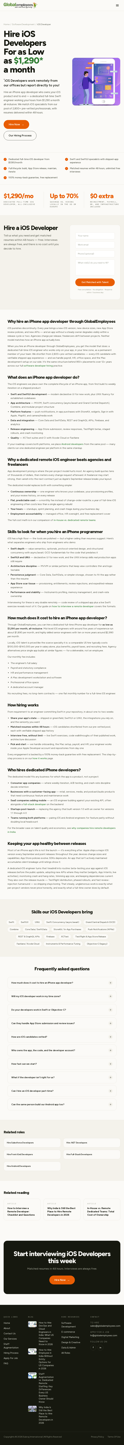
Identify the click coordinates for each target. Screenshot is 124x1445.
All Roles (65, 1353)
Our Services (10, 1338)
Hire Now (16, 124)
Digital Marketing (70, 1337)
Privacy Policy (97, 1437)
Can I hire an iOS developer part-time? (32, 1090)
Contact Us (10, 1333)
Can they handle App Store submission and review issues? (43, 1023)
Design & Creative (70, 1342)
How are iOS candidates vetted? (29, 1036)
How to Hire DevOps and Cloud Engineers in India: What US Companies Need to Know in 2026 (46, 1333)
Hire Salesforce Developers (20, 1142)
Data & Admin (68, 1347)
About (7, 1328)
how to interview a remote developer (73, 606)
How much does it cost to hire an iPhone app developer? (42, 982)
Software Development (23, 24)
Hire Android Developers (19, 1166)
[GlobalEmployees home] (21, 5)
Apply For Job (11, 1358)
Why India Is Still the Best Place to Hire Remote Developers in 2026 (46, 1415)
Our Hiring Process (20, 135)
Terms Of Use (114, 1437)
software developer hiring (38, 365)
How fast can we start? (24, 1063)
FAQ (6, 1363)
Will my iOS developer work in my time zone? (36, 996)
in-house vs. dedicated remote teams (75, 520)
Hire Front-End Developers (20, 1154)
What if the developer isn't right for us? (32, 1077)
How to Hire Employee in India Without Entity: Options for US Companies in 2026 (46, 1359)
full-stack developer (34, 804)
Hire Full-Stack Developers (79, 1154)
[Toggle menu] (117, 5)
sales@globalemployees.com (105, 1326)
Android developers (72, 444)
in (100, 1347)
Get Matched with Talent (95, 282)
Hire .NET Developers (76, 1142)
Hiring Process (11, 1353)
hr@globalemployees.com (103, 1335)
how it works (40, 758)
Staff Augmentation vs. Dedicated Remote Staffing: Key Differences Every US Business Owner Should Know (46, 1388)
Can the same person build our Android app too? (37, 1104)
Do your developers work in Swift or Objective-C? (38, 1009)
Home (7, 24)
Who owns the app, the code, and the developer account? (43, 1050)
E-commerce (68, 1332)
